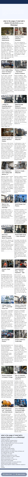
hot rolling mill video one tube (7, 452)
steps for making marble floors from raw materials (12, 443)
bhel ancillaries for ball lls (6, 453)
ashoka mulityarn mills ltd (6, 445)
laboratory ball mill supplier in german (9, 441)
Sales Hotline (21, 474)
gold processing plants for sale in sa (9, 459)
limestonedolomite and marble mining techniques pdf (12, 451)
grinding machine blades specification (9, 463)
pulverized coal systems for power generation (11, 462)
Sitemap (3, 467)
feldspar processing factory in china (9, 455)
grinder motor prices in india (7, 457)
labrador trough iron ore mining (8, 449)
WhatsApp (13, 25)
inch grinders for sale (5, 447)
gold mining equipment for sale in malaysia (10, 456)
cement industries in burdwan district (9, 440)
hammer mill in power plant (7, 444)
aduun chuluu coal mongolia (7, 460)
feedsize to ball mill (5, 439)
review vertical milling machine (7, 448)
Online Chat (8, 474)
